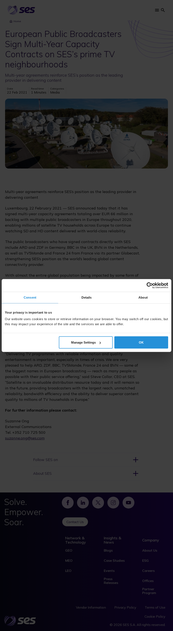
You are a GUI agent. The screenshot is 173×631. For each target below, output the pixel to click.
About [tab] (143, 297)
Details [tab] (86, 297)
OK (141, 342)
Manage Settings (83, 342)
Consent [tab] (30, 297)
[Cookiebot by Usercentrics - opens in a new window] (149, 285)
